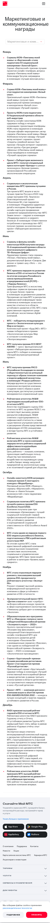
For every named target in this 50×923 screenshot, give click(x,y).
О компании (8, 846)
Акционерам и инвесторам (14, 859)
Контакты (34, 846)
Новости (6, 850)
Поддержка (22, 846)
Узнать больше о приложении (16, 819)
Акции (16, 850)
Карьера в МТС (40, 855)
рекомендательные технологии (17, 908)
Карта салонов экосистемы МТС (17, 855)
